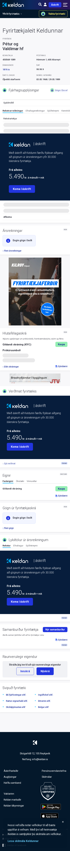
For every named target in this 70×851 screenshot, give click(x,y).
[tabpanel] (35, 488)
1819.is (6, 69)
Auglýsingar (10, 776)
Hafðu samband (12, 782)
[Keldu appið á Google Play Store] (51, 807)
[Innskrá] (45, 5)
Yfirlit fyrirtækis (11, 13)
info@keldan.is (40, 759)
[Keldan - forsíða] (19, 145)
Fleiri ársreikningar (12, 251)
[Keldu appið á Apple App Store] (51, 816)
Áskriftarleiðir (11, 771)
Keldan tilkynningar (14, 805)
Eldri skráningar (11, 366)
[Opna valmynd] (65, 4)
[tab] (13, 111)
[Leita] (40, 5)
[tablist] (36, 111)
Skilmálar (47, 776)
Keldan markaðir (12, 799)
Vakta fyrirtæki (56, 13)
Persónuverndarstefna (54, 771)
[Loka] (36, 822)
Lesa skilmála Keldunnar (23, 841)
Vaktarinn (9, 793)
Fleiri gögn (9, 528)
